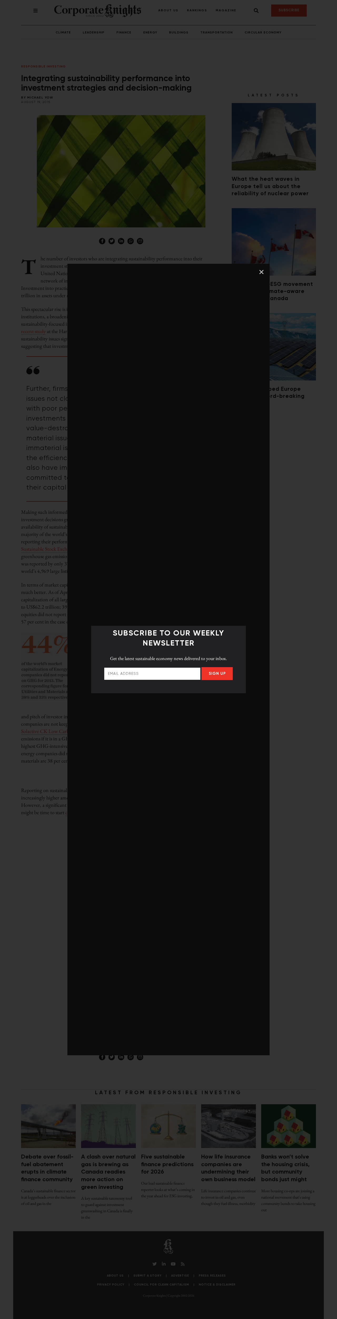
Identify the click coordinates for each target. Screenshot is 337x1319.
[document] (168, 659)
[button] (261, 272)
